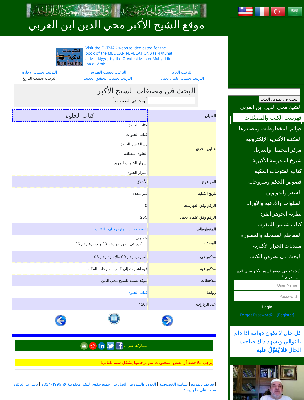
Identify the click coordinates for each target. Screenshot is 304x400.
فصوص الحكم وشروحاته (275, 181)
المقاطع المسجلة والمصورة (271, 235)
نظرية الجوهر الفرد (281, 213)
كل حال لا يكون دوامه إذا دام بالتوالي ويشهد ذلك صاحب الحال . (267, 341)
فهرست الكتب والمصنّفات (273, 117)
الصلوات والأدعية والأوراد (274, 203)
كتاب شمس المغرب (279, 224)
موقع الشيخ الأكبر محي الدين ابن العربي (116, 25)
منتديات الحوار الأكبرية (277, 245)
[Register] (285, 315)
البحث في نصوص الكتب (280, 99)
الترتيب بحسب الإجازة (39, 72)
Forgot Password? (256, 315)
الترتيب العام (182, 72)
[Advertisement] (267, 51)
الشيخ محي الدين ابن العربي (271, 107)
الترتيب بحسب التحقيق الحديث (107, 78)
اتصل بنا (120, 384)
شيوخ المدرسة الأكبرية (277, 160)
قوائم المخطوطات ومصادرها (270, 128)
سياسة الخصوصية (173, 384)
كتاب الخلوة (138, 292)
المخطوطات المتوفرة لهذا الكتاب (121, 229)
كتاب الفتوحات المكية (278, 171)
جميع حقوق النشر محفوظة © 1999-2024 (75, 384)
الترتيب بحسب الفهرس (107, 72)
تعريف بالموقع (202, 384)
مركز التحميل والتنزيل (278, 149)
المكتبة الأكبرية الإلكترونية (274, 139)
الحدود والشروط (143, 384)
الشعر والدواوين (284, 192)
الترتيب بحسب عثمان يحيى (182, 78)
